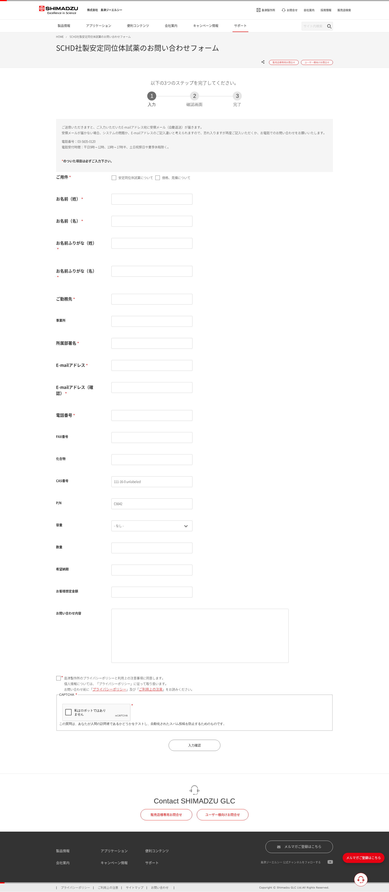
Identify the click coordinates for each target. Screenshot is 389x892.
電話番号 (64, 415)
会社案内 (63, 863)
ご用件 (62, 177)
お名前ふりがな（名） (76, 271)
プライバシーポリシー (109, 689)
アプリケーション (114, 851)
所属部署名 (66, 343)
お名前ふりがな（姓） (76, 243)
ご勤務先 (64, 299)
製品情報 (63, 851)
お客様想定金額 (67, 591)
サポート (152, 863)
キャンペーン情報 (114, 863)
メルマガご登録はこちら (302, 846)
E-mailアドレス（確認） (74, 390)
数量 (59, 547)
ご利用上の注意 (151, 689)
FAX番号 (62, 436)
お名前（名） (68, 221)
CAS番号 (62, 480)
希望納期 (62, 569)
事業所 (61, 320)
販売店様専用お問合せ (166, 814)
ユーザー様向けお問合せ (222, 814)
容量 (59, 525)
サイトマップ (134, 887)
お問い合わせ (160, 887)
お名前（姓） (68, 199)
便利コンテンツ (157, 851)
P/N (58, 502)
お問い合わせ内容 (68, 613)
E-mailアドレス (70, 365)
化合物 (61, 458)
